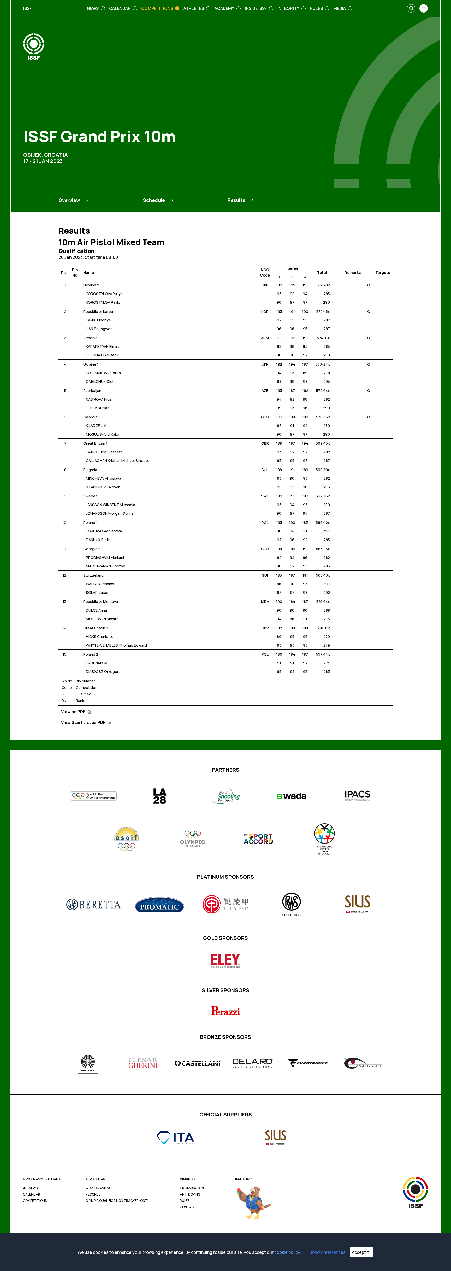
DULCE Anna (96, 610)
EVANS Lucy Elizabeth (104, 451)
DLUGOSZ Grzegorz (103, 671)
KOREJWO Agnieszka (104, 531)
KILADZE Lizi (96, 425)
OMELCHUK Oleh (100, 381)
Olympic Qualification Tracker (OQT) (117, 1201)
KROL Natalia (96, 662)
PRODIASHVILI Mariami (105, 557)
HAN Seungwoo (99, 328)
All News (30, 1188)
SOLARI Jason (97, 592)
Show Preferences (327, 1252)
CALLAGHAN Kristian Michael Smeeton (119, 460)
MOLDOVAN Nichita (102, 618)
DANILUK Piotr (98, 539)
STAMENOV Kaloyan (103, 486)
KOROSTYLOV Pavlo (103, 302)
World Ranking (98, 1188)
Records (93, 1194)
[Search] (411, 8)
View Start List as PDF (83, 722)
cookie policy (287, 1252)
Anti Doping (190, 1194)
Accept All (361, 1252)
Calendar (31, 1194)
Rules (184, 1201)
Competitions (35, 1201)
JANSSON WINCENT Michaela (110, 504)
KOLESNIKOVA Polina (103, 372)
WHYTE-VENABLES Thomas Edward (116, 645)
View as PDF (73, 711)
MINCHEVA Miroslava (103, 478)
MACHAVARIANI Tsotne (105, 566)
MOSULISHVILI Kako (102, 434)
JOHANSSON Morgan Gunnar (110, 513)
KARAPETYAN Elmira (103, 346)
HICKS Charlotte (100, 636)
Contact (188, 1207)
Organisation (192, 1188)
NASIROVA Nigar (99, 399)
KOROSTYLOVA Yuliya (104, 293)
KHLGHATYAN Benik (102, 355)
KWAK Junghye (98, 320)
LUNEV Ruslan (97, 407)
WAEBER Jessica (100, 583)
